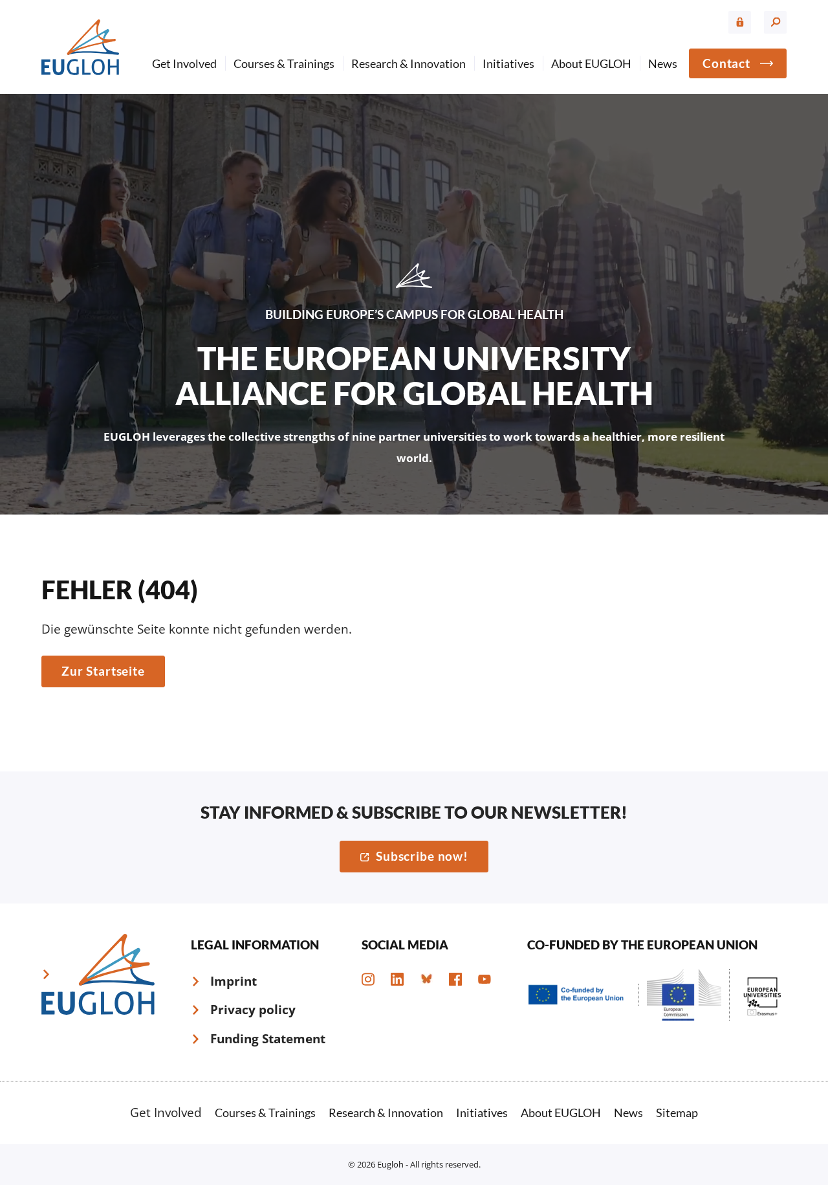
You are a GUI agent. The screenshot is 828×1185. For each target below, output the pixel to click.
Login (739, 22)
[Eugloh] (80, 47)
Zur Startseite (103, 670)
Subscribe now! (422, 855)
